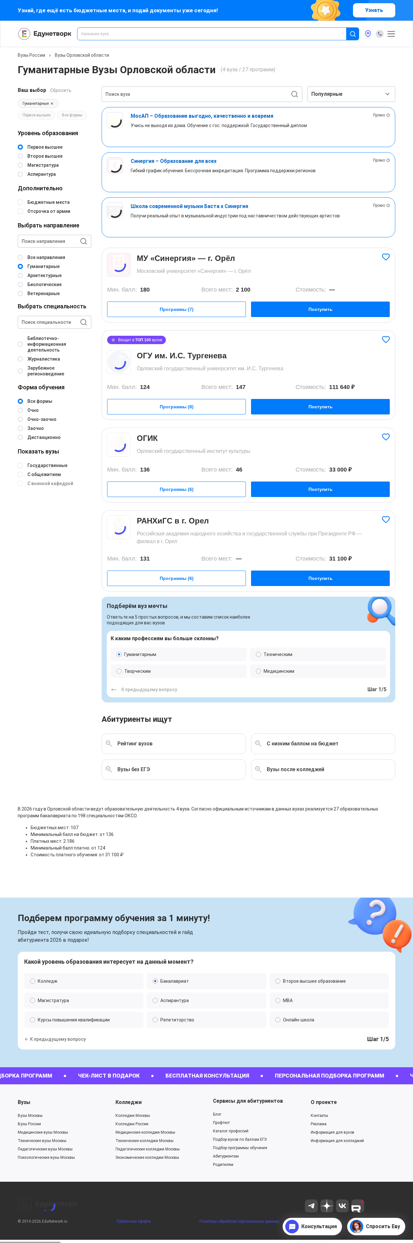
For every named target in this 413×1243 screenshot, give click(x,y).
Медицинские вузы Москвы (43, 1132)
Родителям (223, 1164)
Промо (379, 115)
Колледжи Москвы (133, 1115)
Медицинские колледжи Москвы (145, 1132)
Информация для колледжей (337, 1141)
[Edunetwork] (45, 34)
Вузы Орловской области (82, 55)
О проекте (324, 1102)
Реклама (319, 1124)
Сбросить (60, 90)
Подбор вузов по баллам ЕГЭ (240, 1139)
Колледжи (129, 1102)
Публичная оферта (133, 1221)
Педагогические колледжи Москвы (148, 1149)
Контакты (319, 1115)
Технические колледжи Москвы (145, 1141)
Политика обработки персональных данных (239, 1221)
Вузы (24, 1102)
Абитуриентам (226, 1156)
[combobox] (216, 34)
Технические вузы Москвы (42, 1141)
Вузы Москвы (30, 1115)
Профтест (221, 1122)
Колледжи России (132, 1124)
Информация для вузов (332, 1132)
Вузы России (31, 55)
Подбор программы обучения (240, 1148)
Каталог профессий (230, 1131)
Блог (217, 1114)
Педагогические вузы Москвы (45, 1149)
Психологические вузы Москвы (46, 1157)
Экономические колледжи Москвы (147, 1157)
